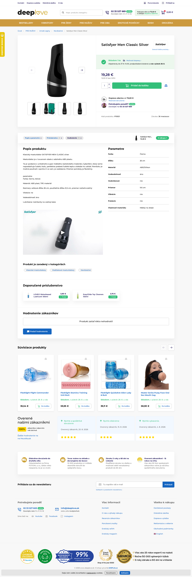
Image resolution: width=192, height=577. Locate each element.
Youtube (38, 516)
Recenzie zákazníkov (111, 518)
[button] (82, 70)
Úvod (20, 31)
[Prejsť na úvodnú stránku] (33, 12)
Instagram (68, 516)
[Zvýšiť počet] (109, 84)
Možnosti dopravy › (133, 60)
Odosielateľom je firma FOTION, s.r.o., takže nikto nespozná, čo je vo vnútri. (40, 465)
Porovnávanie (153, 3)
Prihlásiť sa (170, 3)
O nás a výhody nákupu (112, 513)
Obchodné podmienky (163, 529)
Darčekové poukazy (162, 508)
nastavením (91, 573)
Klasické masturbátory (36, 270)
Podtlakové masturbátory (63, 270)
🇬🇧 (155, 534)
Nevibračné (58, 31)
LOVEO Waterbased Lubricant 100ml (42, 295)
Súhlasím (125, 573)
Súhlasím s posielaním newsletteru (109, 490)
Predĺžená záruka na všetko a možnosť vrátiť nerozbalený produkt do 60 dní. (118, 465)
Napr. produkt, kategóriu (76, 13)
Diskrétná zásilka (161, 513)
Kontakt (21, 3)
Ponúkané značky (109, 523)
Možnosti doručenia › (117, 101)
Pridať (64, 297)
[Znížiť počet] (109, 87)
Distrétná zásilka (49, 3)
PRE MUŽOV (31, 31)
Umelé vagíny (44, 31)
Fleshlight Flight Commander (34, 393)
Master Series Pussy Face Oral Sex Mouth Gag (155, 394)
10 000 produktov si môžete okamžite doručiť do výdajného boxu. (79, 465)
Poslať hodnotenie (39, 331)
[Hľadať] (63, 13)
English (159, 534)
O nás (60, 3)
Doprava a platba (33, 3)
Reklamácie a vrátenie (163, 523)
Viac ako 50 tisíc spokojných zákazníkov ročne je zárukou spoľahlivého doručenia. (156, 465)
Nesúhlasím (111, 573)
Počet (104, 86)
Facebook (53, 516)
